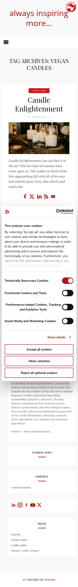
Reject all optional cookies (39, 372)
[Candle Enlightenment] (39, 138)
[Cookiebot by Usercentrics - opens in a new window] (56, 211)
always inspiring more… (38, 17)
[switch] (67, 293)
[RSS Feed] (46, 198)
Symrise (49, 579)
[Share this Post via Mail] (53, 198)
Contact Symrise (21, 487)
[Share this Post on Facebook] (25, 198)
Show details (56, 337)
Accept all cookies (39, 349)
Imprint (16, 534)
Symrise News (42, 452)
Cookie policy (19, 545)
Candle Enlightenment (39, 104)
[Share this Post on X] (32, 198)
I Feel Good (39, 90)
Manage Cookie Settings (25, 550)
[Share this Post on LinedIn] (39, 198)
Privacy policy (19, 539)
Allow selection (39, 361)
